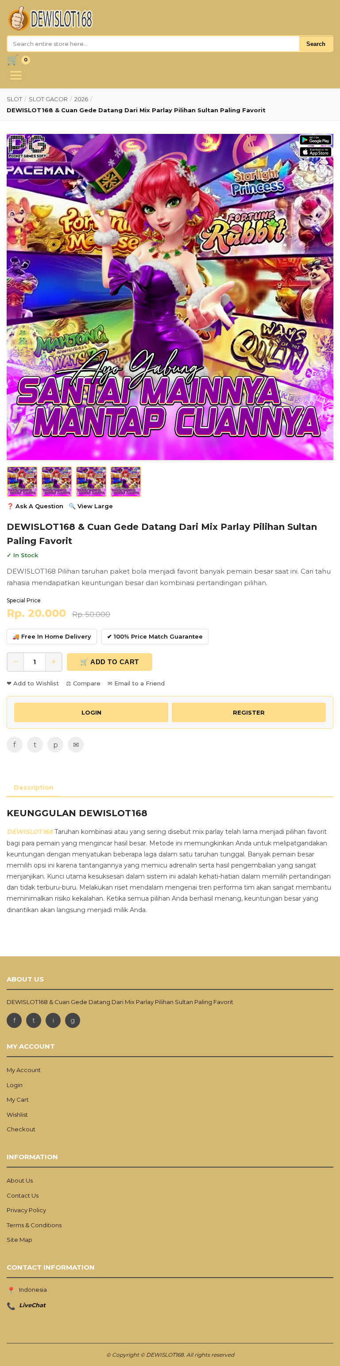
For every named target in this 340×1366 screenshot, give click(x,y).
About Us (20, 1180)
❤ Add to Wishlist (33, 683)
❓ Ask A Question (35, 506)
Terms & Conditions (34, 1225)
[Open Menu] (16, 75)
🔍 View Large (91, 506)
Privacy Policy (26, 1210)
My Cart (18, 1099)
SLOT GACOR (48, 99)
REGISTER (249, 712)
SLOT (14, 99)
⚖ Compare (83, 683)
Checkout (21, 1129)
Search (315, 44)
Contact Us (23, 1195)
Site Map (19, 1239)
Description (34, 787)
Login (15, 1084)
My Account (24, 1069)
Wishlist (17, 1114)
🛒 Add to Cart (109, 662)
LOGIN (91, 712)
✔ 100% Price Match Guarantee (155, 636)
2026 (81, 99)
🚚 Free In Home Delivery (51, 636)
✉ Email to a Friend (136, 683)
